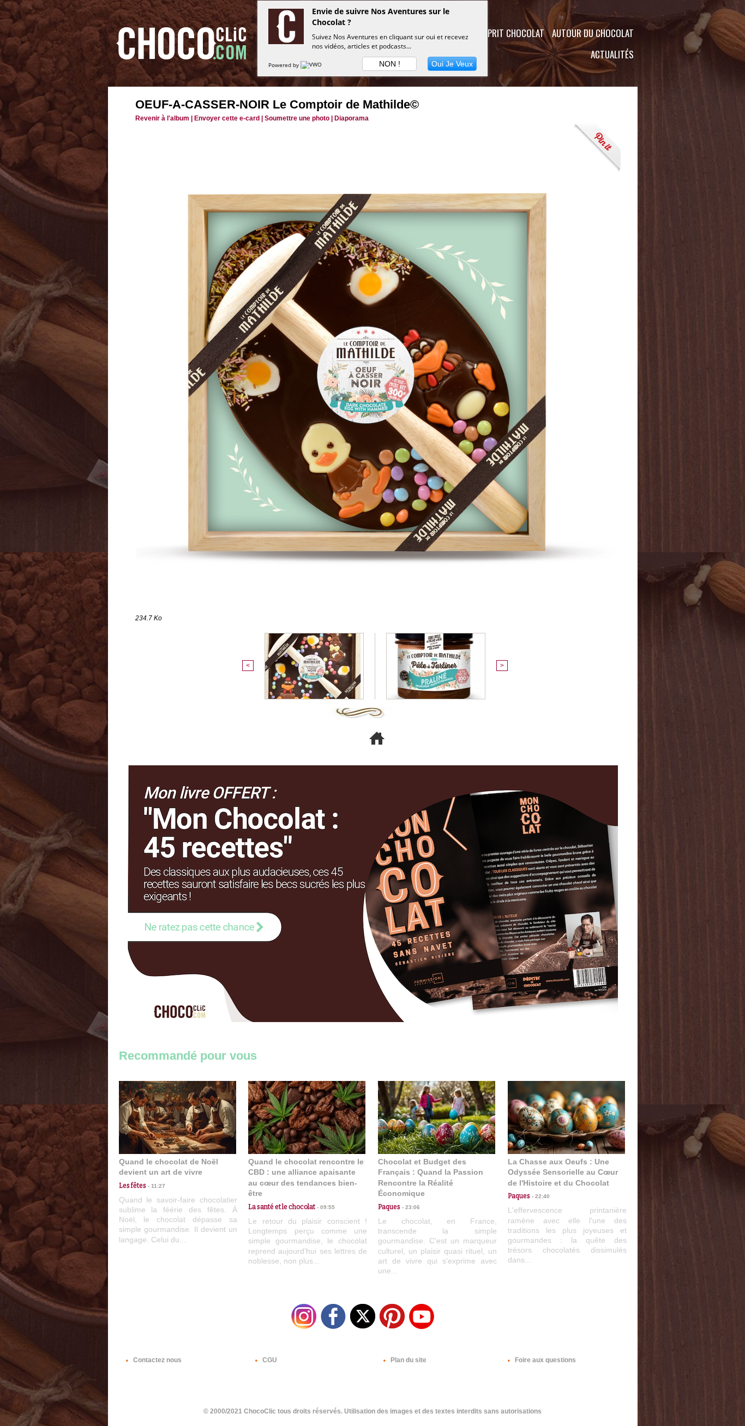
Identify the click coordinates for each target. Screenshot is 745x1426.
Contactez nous (156, 1360)
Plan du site (407, 1360)
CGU (269, 1360)
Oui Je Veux (452, 63)
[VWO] (312, 65)
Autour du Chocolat (593, 33)
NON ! (389, 63)
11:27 (155, 1186)
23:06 (410, 1207)
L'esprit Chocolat (509, 33)
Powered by (284, 65)
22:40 (540, 1196)
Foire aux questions (544, 1360)
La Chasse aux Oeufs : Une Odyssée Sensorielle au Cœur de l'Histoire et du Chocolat (563, 1172)
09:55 (325, 1207)
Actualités (612, 54)
